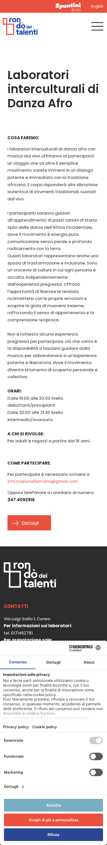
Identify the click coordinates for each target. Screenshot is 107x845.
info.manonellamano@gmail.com (42, 481)
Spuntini (69, 6)
